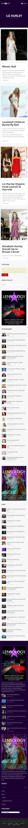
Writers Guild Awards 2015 (13, 440)
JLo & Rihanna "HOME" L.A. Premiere (15, 379)
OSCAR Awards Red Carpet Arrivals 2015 (16, 413)
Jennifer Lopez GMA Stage (13, 559)
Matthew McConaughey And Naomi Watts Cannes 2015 (15, 357)
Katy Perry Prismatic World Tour (14, 374)
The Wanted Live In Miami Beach (14, 565)
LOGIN (3, 791)
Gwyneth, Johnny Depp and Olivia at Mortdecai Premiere (15, 458)
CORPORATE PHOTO (7, 801)
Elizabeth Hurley (6, 255)
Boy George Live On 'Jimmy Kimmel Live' (16, 570)
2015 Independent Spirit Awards (14, 418)
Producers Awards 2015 (12, 452)
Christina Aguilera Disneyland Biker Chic (16, 351)
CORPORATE (10, 823)
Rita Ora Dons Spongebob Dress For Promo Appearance (15, 588)
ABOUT (4, 797)
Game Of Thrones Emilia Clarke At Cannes (16, 345)
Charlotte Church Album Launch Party (16, 636)
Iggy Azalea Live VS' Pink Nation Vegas (16, 537)
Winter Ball (9, 66)
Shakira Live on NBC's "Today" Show (15, 605)
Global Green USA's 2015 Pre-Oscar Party (16, 429)
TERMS (9, 824)
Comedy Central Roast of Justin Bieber (16, 390)
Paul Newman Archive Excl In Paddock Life (16, 711)
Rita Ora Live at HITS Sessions (14, 548)
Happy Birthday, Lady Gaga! (13, 593)
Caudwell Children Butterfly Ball (13, 123)
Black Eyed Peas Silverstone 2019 (14, 722)
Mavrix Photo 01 (18, 119)
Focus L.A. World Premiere (13, 407)
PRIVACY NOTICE (16, 824)
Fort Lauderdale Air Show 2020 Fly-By (15, 700)
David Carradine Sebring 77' (13, 694)
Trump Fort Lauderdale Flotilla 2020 (15, 705)
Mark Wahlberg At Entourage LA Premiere (16, 385)
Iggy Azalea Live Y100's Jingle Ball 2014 (15, 531)
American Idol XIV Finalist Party (14, 396)
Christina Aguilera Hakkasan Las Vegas (16, 368)
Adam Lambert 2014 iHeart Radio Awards (16, 576)
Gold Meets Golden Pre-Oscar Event (15, 424)
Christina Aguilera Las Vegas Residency (16, 340)
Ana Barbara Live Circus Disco (14, 434)
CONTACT (4, 804)
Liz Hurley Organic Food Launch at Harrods (13, 186)
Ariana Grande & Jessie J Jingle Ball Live (15, 526)
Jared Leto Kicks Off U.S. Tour (13, 554)
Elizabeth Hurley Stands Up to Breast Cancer (12, 249)
